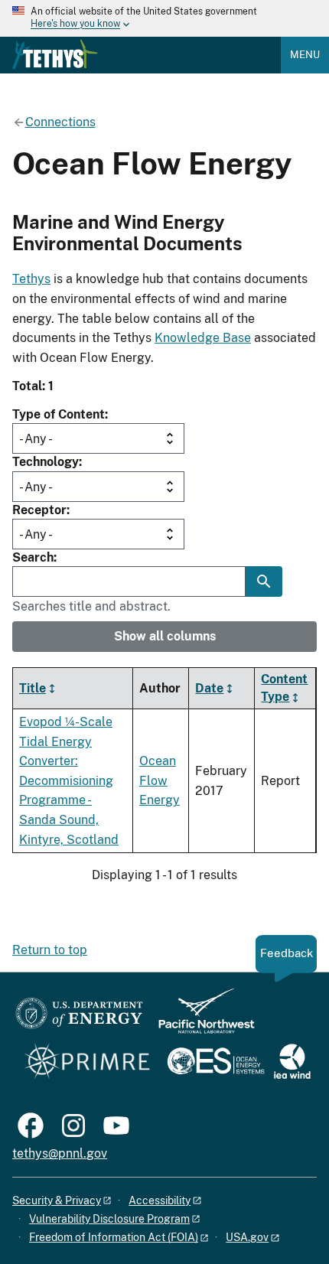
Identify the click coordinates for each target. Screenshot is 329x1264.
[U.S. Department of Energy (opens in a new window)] (79, 1018)
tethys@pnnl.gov (59, 1153)
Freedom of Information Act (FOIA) (113, 1237)
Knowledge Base (203, 338)
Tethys (31, 279)
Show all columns (165, 636)
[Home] (55, 54)
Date (209, 688)
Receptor (39, 510)
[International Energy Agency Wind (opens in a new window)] (292, 1062)
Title (32, 688)
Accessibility (160, 1200)
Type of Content (58, 414)
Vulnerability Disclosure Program (109, 1219)
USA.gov (247, 1237)
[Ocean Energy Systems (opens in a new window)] (216, 1062)
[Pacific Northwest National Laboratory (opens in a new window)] (200, 1018)
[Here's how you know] (164, 18)
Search (33, 557)
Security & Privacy (56, 1200)
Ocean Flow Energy (159, 780)
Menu (305, 54)
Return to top (49, 950)
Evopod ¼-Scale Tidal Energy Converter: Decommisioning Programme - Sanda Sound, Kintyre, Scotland (69, 781)
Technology (45, 461)
